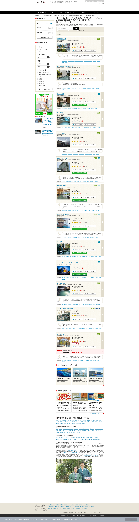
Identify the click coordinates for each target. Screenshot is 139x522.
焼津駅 (94, 61)
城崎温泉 (62, 506)
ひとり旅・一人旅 (99, 429)
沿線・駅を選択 (45, 37)
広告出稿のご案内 (78, 512)
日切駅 (98, 360)
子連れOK (89, 430)
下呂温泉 (67, 506)
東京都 (69, 505)
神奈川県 (50, 505)
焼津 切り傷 (64, 88)
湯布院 (86, 506)
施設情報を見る (78, 50)
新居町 (77, 423)
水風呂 (57, 432)
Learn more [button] (77, 519)
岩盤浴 (78, 432)
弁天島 (73, 423)
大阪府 (72, 505)
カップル (76, 429)
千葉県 (57, 505)
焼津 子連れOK (71, 61)
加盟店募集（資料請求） (68, 512)
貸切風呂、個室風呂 (75, 437)
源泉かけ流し (63, 432)
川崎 (51, 508)
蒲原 (91, 420)
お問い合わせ (101, 512)
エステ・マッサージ (96, 430)
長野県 (80, 505)
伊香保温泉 (72, 506)
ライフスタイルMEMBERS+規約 (93, 515)
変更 (50, 28)
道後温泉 (77, 506)
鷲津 (80, 423)
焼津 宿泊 (70, 108)
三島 (63, 420)
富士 (81, 420)
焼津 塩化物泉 (64, 108)
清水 (97, 420)
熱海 (57, 420)
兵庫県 (61, 505)
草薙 (100, 420)
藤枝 (77, 422)
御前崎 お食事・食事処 (93, 328)
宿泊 (57, 429)
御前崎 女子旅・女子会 (83, 328)
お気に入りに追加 (90, 50)
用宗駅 (66, 62)
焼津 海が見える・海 (86, 256)
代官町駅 (63, 361)
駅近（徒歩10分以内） (84, 429)
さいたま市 (61, 508)
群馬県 (65, 505)
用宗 (67, 422)
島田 (82, 422)
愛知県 (84, 505)
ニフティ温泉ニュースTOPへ (96, 413)
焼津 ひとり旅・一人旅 (78, 61)
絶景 (75, 432)
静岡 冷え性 (75, 304)
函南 (60, 420)
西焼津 (73, 422)
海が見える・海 (70, 432)
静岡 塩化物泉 (64, 304)
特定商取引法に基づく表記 (76, 515)
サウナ (71, 429)
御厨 (99, 422)
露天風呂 (92, 429)
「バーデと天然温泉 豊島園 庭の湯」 (90, 455)
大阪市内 (73, 508)
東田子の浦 (74, 420)
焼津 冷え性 (69, 88)
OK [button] (131, 519)
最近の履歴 (99, 1)
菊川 (88, 422)
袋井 (96, 422)
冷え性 (68, 430)
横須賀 (54, 508)
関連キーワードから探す (41, 510)
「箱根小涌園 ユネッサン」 (73, 450)
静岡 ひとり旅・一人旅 (76, 277)
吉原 (78, 420)
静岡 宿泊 (63, 277)
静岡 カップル (69, 277)
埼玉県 (53, 505)
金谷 (85, 422)
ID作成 (102, 3)
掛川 (90, 422)
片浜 (68, 420)
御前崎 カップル (65, 328)
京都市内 (78, 508)
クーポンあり (72, 30)
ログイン (98, 3)
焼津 (70, 422)
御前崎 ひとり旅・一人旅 (73, 328)
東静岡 (57, 422)
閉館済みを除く (81, 30)
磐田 (101, 422)
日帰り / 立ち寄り (43, 49)
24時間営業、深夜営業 (45, 74)
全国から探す (49, 23)
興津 (94, 420)
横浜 (49, 508)
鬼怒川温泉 (91, 506)
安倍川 (64, 422)
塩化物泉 (84, 430)
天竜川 (61, 423)
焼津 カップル (64, 61)
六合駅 (67, 330)
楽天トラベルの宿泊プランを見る (79, 104)
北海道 (76, 505)
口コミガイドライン (88, 512)
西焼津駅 (98, 61)
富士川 (84, 420)
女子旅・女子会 (73, 430)
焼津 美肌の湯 (75, 210)
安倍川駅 (96, 181)
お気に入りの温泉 (90, 1)
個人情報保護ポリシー (65, 515)
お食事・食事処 (66, 429)
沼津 (65, 420)
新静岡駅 (63, 279)
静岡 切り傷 (70, 304)
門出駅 (91, 360)
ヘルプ (95, 512)
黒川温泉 (82, 506)
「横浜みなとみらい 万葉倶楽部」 (70, 452)
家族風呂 (79, 439)
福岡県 (87, 505)
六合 (79, 422)
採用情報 (102, 515)
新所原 (83, 423)
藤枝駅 (63, 62)
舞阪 (70, 423)
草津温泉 (50, 506)
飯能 (65, 508)
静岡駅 (100, 277)
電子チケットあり (62, 30)
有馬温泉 (57, 506)
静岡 (61, 422)
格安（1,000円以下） (61, 430)
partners (29, 519)
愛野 (93, 422)
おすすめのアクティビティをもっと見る (93, 385)
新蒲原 (88, 420)
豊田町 (57, 423)
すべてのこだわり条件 (45, 89)
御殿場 (68, 508)
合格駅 (94, 360)
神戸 (86, 508)
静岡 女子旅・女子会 (86, 277)
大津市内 (83, 508)
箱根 (53, 506)
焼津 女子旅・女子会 (88, 61)
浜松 (65, 423)
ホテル (60, 429)
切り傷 (79, 430)
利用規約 (84, 515)
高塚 (67, 423)
